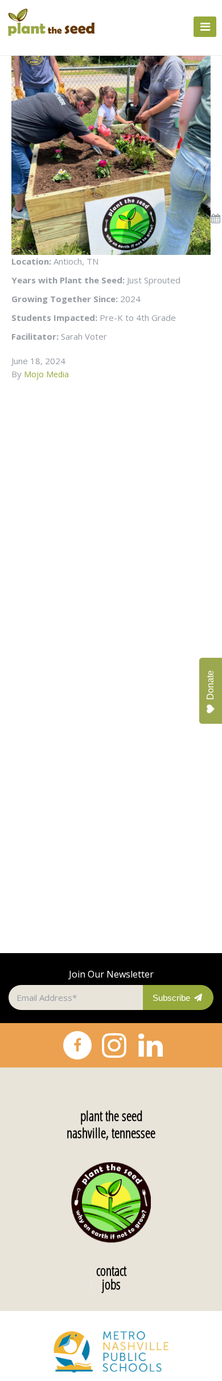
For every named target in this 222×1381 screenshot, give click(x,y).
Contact (111, 1270)
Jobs (111, 1284)
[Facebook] (77, 1045)
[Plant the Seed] (59, 22)
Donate (210, 685)
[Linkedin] (150, 1045)
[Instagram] (114, 1045)
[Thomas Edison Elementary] (111, 154)
